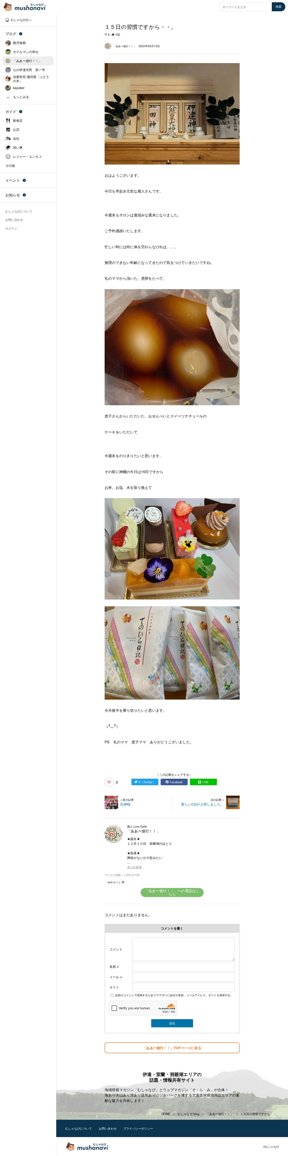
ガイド (10, 111)
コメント (116, 949)
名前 (114, 966)
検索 (278, 6)
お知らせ (12, 194)
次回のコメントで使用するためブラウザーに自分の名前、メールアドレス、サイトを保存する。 (174, 995)
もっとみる (134, 867)
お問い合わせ (108, 1128)
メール (116, 976)
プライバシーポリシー (138, 1128)
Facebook (176, 782)
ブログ (10, 33)
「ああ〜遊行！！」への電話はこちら (172, 892)
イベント (12, 180)
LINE (205, 782)
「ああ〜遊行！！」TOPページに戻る (172, 1047)
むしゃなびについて (78, 1128)
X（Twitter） (147, 782)
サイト (114, 987)
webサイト (114, 882)
